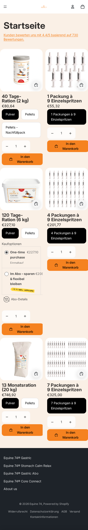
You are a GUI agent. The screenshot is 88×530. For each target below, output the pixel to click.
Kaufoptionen (11, 244)
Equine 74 (36, 504)
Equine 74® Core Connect (22, 481)
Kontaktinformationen (44, 517)
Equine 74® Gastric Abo (21, 473)
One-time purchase (17, 254)
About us (10, 489)
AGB (64, 511)
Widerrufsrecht (18, 511)
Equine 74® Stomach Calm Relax (27, 466)
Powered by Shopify (56, 504)
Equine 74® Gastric (17, 458)
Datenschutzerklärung (44, 511)
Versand (74, 511)
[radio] (7, 252)
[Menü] (5, 7)
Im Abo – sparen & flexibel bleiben (22, 282)
